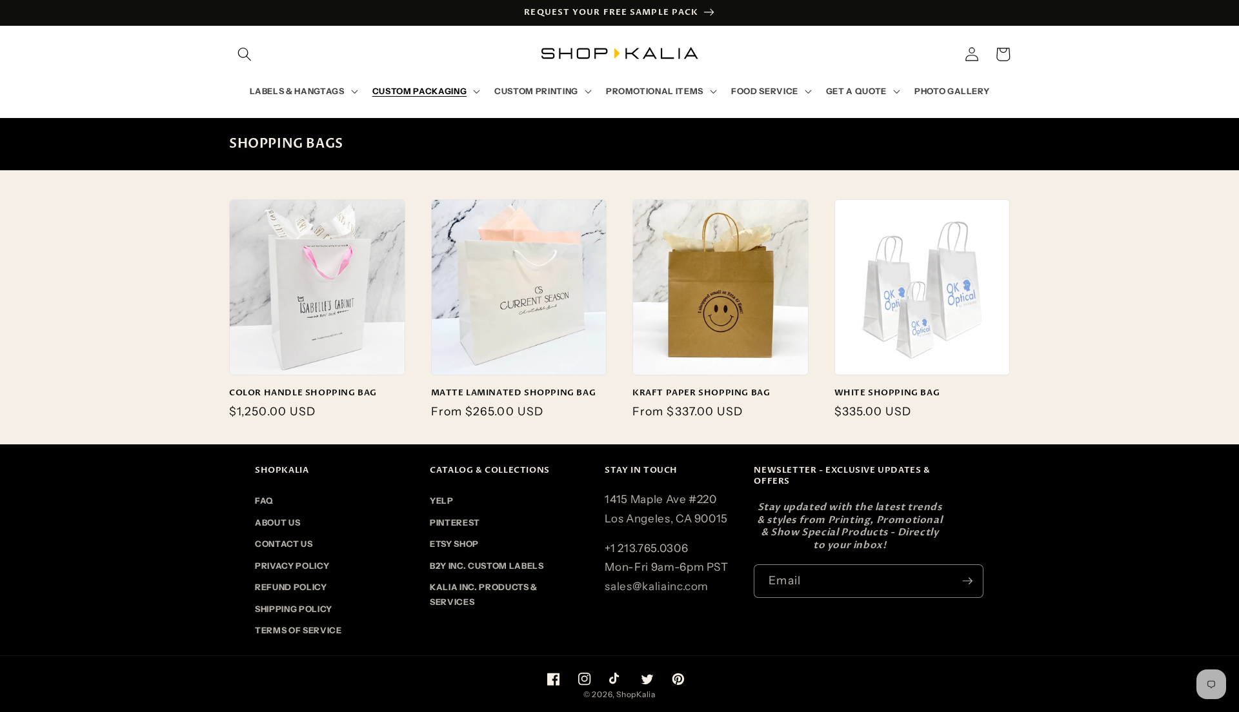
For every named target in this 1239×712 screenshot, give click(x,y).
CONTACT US (284, 544)
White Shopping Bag (887, 393)
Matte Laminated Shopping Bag (513, 393)
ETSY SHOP (454, 544)
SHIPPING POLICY (293, 609)
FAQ (264, 500)
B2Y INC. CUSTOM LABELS (487, 565)
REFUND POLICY (291, 587)
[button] (244, 54)
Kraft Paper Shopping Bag (701, 393)
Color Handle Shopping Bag (303, 393)
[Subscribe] (967, 581)
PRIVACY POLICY (292, 565)
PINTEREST (455, 522)
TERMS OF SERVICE (298, 630)
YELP (442, 500)
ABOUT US (277, 522)
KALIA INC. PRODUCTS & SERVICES (484, 594)
